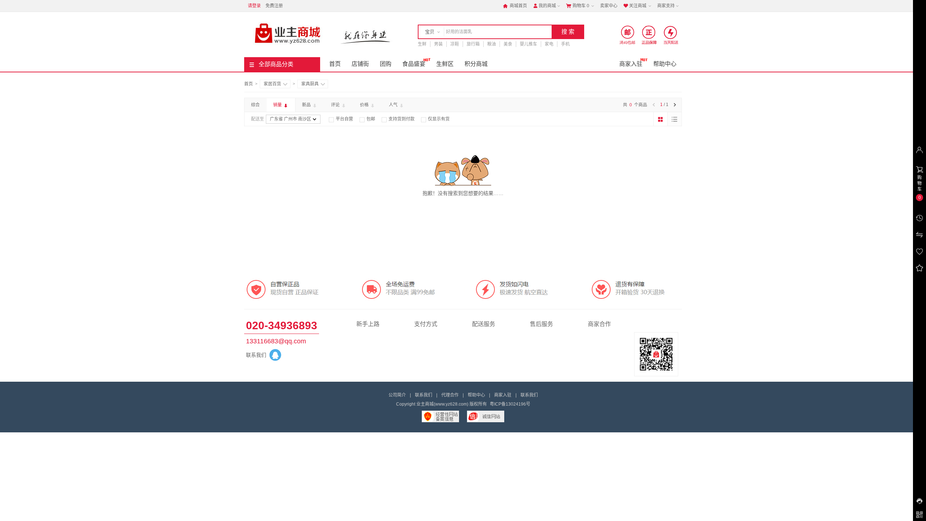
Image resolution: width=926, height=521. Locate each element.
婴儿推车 (528, 44)
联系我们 (423, 395)
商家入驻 (630, 64)
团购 (385, 64)
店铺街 (360, 64)
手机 (565, 44)
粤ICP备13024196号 (510, 404)
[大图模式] (660, 119)
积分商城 (476, 64)
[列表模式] (674, 119)
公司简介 (397, 395)
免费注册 (274, 5)
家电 (549, 44)
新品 (307, 104)
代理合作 (450, 395)
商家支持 (666, 5)
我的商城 (544, 5)
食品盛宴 (413, 64)
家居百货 (272, 83)
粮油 (491, 44)
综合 (255, 104)
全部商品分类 (276, 64)
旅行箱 (473, 44)
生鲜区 (445, 64)
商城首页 (515, 5)
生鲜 (422, 44)
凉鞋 (454, 44)
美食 (508, 44)
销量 (278, 104)
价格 (365, 104)
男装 (438, 44)
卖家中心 (608, 5)
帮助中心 (664, 64)
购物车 (577, 5)
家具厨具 (310, 83)
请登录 (254, 5)
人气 (394, 104)
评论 (336, 104)
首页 (335, 64)
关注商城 (634, 5)
